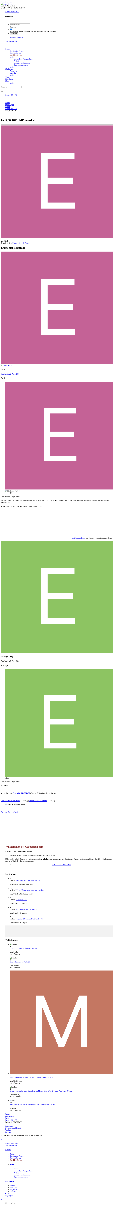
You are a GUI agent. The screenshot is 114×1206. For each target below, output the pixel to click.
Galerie (16, 61)
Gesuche (13, 73)
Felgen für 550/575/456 (21, 793)
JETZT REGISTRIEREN (61, 865)
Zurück (12, 1154)
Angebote (13, 71)
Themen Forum (15, 53)
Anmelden (14, 33)
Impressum (9, 1126)
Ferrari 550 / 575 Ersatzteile (10, 801)
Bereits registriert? (12, 12)
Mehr (12, 57)
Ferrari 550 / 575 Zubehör (38, 801)
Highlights (9, 79)
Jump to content (6, 2)
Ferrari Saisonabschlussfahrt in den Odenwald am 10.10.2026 (31, 1077)
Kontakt (8, 1132)
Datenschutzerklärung (13, 1128)
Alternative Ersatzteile (22, 63)
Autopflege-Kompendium (23, 59)
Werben (8, 1130)
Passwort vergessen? (17, 37)
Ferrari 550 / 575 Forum (20, 243)
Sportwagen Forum (16, 51)
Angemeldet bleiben (17, 31)
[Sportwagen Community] (7, 4)
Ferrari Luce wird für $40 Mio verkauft (23, 948)
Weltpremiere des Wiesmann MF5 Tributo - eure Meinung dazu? (32, 1104)
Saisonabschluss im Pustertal (20, 962)
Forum (7, 49)
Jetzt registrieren (11, 41)
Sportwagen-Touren (21, 65)
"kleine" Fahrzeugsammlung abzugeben (30, 890)
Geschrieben (10, 374)
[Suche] (2, 91)
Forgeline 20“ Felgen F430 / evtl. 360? (29, 919)
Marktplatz (9, 69)
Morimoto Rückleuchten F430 (26, 909)
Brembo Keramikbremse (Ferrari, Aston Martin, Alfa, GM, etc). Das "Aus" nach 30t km (41, 1091)
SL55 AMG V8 (21, 900)
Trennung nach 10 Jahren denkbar (28, 880)
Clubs (7, 77)
